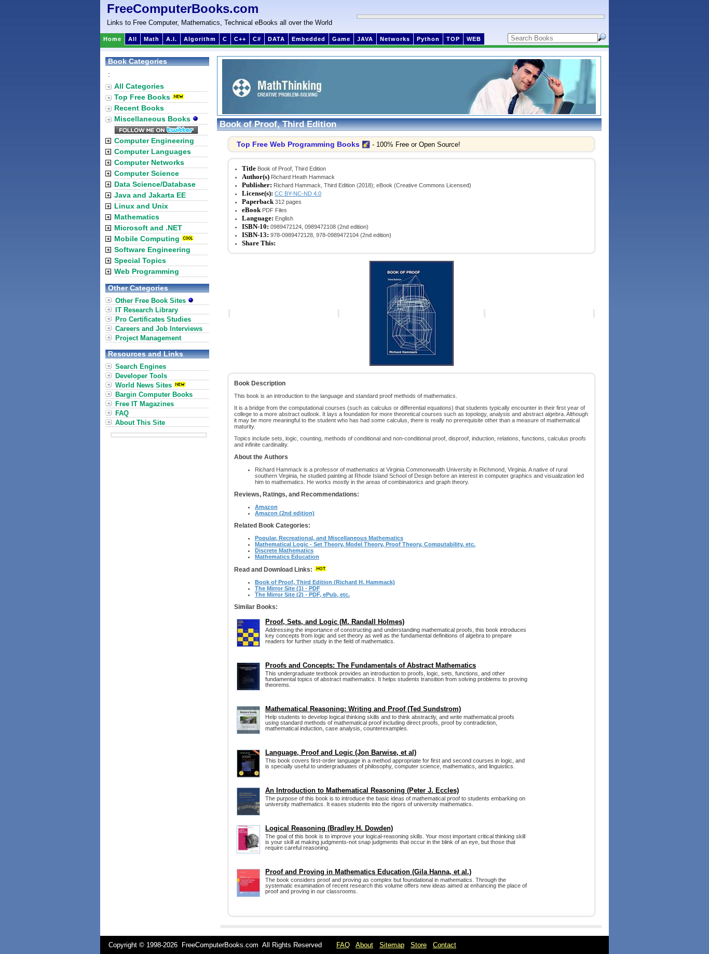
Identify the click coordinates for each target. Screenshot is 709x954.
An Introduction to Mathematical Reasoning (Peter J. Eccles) (362, 790)
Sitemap (391, 945)
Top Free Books (142, 97)
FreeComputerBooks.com (182, 9)
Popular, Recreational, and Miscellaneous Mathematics (329, 538)
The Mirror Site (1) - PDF (287, 588)
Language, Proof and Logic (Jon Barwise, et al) (340, 752)
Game (341, 39)
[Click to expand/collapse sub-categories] (108, 141)
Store (419, 945)
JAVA (365, 39)
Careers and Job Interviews (158, 329)
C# (257, 39)
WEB (474, 39)
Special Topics (140, 260)
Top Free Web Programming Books (298, 144)
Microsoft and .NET (148, 228)
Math (151, 39)
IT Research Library (146, 310)
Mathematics (136, 217)
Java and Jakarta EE (150, 195)
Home (112, 39)
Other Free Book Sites (151, 301)
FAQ (122, 413)
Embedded (308, 39)
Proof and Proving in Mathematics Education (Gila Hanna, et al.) (368, 872)
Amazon (266, 507)
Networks (395, 39)
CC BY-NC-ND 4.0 (298, 193)
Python (428, 39)
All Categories (139, 86)
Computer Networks (149, 162)
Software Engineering (152, 249)
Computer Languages (152, 151)
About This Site (140, 422)
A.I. (171, 39)
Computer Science (146, 173)
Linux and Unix (141, 206)
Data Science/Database (155, 184)
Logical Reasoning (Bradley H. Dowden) (329, 828)
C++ (240, 39)
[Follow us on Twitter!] (156, 131)
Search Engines (140, 366)
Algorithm (200, 39)
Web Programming (146, 271)
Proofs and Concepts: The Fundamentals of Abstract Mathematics (370, 665)
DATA (276, 39)
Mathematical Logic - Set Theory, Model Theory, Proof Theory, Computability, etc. (365, 544)
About (364, 945)
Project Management (148, 338)
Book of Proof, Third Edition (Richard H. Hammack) (325, 582)
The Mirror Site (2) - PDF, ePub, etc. (302, 594)
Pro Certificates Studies (153, 319)
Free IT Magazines (144, 404)
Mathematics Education (287, 557)
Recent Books (139, 108)
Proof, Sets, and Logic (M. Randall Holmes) (334, 622)
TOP (453, 39)
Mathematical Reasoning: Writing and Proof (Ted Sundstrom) (363, 709)
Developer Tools (141, 376)
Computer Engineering (154, 140)
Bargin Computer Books (154, 394)
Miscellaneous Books (153, 119)
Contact (444, 945)
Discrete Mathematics (284, 550)
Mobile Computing (147, 238)
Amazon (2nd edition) (285, 513)
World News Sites (143, 385)
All (132, 39)
